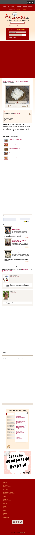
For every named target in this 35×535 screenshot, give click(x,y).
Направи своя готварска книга (18, 445)
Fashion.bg (22, 532)
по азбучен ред (11, 416)
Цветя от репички (19, 436)
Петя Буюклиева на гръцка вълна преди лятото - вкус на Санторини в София (19, 240)
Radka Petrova (13, 292)
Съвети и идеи (12, 9)
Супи (4, 497)
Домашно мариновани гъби (14, 148)
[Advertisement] (17, 60)
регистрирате (25, 269)
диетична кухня (11, 432)
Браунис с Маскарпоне (20, 426)
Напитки (5, 506)
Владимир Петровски (14, 276)
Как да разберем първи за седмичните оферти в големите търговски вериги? (19, 228)
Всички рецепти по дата (8, 492)
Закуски (4, 496)
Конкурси (5, 482)
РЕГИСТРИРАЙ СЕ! (21, 29)
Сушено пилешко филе (14, 152)
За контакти (5, 485)
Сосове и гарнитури (11, 81)
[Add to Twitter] (23, 222)
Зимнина (5, 507)
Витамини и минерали (27, 6)
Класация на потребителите (9, 493)
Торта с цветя (18, 437)
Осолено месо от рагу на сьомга (16, 157)
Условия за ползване (7, 486)
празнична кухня (11, 429)
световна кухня (11, 435)
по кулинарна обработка (11, 426)
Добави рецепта (12, 25)
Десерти (5, 503)
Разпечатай (22, 218)
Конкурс (18, 9)
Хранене (4, 6)
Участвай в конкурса (21, 25)
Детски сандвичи (19, 438)
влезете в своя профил (7, 270)
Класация (24, 9)
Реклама (5, 483)
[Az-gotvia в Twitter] (17, 522)
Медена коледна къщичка (20, 417)
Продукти (13, 6)
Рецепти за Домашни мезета (22, 81)
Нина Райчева (17, 113)
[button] (30, 2)
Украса (4, 504)
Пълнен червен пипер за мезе (15, 139)
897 (7, 106)
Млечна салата (18, 433)
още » (27, 237)
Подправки (19, 6)
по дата (12, 419)
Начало (4, 81)
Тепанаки (17, 434)
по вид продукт (11, 422)
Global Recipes (6, 517)
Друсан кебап (18, 416)
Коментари (14, 106)
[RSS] (21, 522)
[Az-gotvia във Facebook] (14, 522)
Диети (9, 6)
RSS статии (5, 489)
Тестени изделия (6, 502)
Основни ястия (6, 499)
